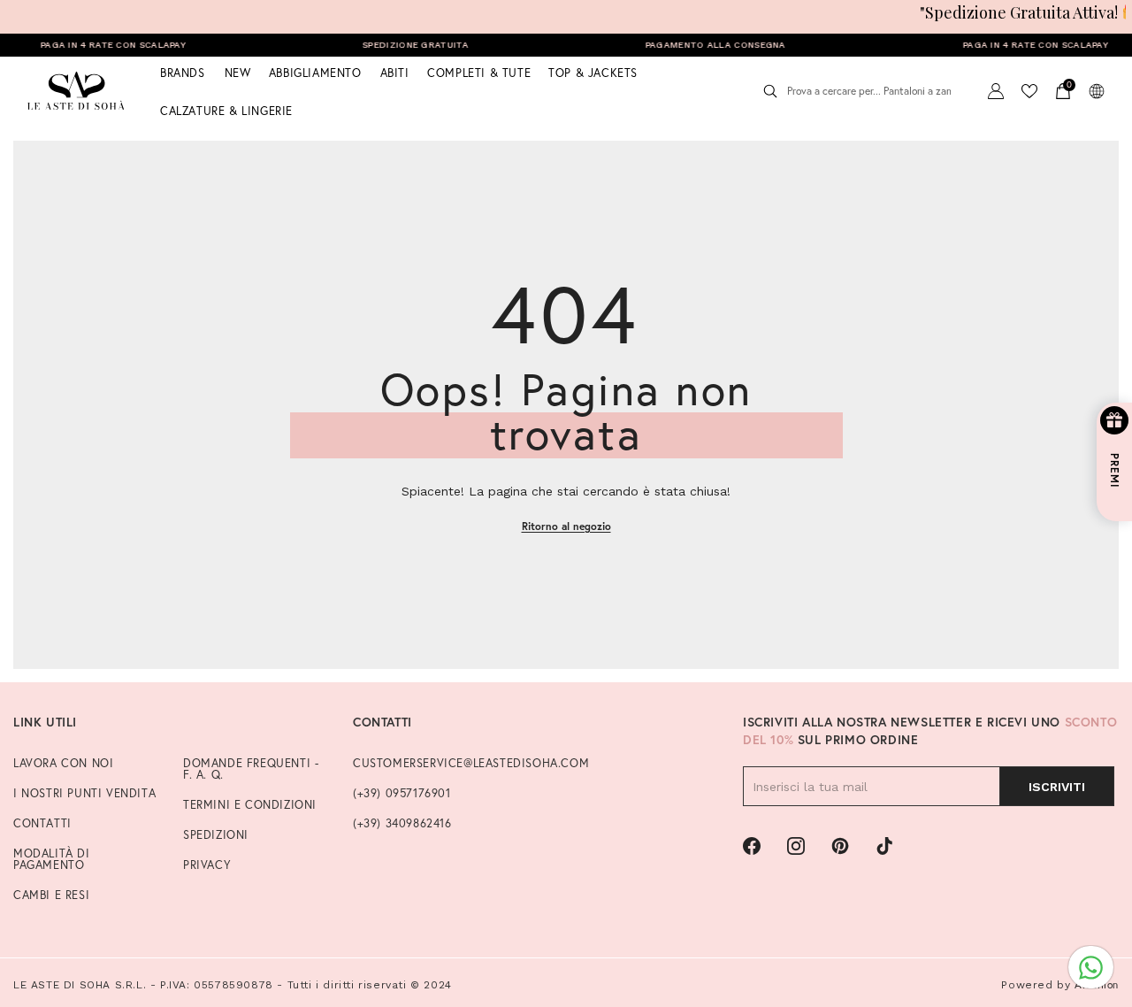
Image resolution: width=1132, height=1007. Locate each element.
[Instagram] (796, 846)
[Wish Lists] (1029, 91)
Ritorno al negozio (566, 526)
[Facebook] (752, 846)
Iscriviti (1057, 787)
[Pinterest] (840, 846)
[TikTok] (884, 846)
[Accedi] (996, 91)
